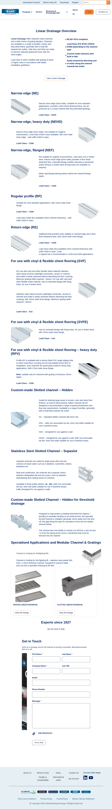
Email (35, 678)
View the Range (22, 613)
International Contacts (31, 2)
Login (89, 12)
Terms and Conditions (27, 799)
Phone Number (38, 689)
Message (36, 701)
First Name (37, 654)
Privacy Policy (46, 799)
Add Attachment (45, 733)
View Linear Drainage (56, 78)
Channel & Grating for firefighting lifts (32, 553)
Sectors (39, 12)
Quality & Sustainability (43, 778)
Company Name (39, 666)
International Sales (58, 778)
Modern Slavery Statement (83, 799)
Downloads (64, 2)
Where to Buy (43, 773)
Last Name (67, 654)
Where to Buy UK (50, 2)
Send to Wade (38, 742)
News (58, 773)
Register (75, 2)
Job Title (65, 666)
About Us (75, 12)
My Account (74, 779)
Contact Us (103, 12)
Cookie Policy (62, 799)
